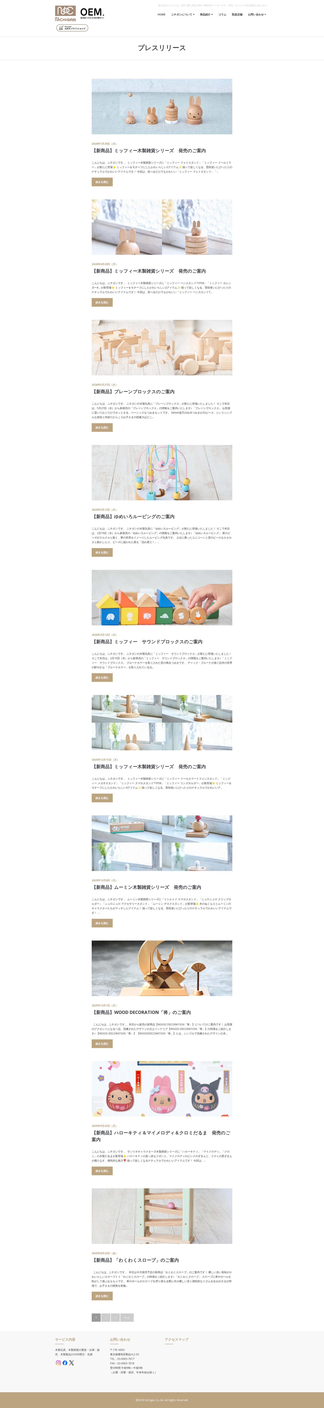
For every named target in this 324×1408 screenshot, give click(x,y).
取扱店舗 (237, 14)
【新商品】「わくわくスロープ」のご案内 (135, 1260)
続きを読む (102, 182)
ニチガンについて (182, 14)
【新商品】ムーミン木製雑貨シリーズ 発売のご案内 (146, 887)
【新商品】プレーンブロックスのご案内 (133, 391)
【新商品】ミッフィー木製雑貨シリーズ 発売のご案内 (149, 150)
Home (162, 14)
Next (127, 1317)
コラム (222, 14)
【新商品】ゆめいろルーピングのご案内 (133, 516)
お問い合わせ (256, 14)
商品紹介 (205, 14)
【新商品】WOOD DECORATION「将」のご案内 (141, 1012)
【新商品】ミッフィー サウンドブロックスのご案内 (147, 641)
